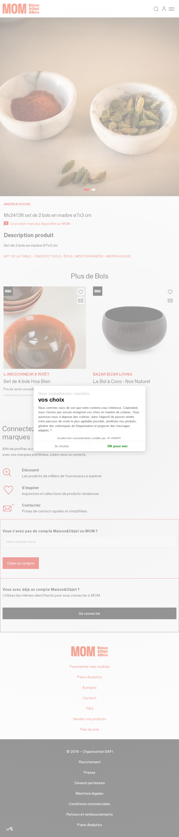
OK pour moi (117, 446)
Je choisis (61, 446)
